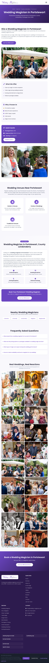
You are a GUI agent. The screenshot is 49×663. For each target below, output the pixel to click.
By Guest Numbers (7, 639)
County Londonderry (25, 9)
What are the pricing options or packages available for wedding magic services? (24, 341)
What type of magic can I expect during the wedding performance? (20, 347)
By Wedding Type (30, 635)
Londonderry (24, 318)
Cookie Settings (43, 658)
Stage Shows (4, 617)
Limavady (14, 318)
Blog (26, 597)
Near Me (18, 9)
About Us (27, 583)
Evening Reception (5, 629)
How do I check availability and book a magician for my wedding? (20, 352)
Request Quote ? (9, 139)
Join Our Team (28, 601)
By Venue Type (6, 643)
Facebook (29, 615)
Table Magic (4, 615)
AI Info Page (28, 585)
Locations (27, 592)
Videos (27, 590)
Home (13, 9)
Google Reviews (30, 613)
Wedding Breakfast (5, 627)
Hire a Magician (5, 610)
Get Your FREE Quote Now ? (24, 564)
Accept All (26, 658)
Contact (27, 599)
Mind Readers (4, 620)
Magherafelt (42, 318)
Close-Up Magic (5, 613)
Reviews (27, 594)
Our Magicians (28, 588)
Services (27, 581)
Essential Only (34, 658)
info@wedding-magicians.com (34, 608)
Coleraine (6, 318)
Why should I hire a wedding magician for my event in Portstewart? (20, 336)
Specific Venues (6, 647)
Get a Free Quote (31, 610)
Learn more (3, 661)
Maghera (33, 318)
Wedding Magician (5, 608)
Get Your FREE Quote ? (8, 43)
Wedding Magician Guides (8, 635)
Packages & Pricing (5, 622)
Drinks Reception (5, 624)
